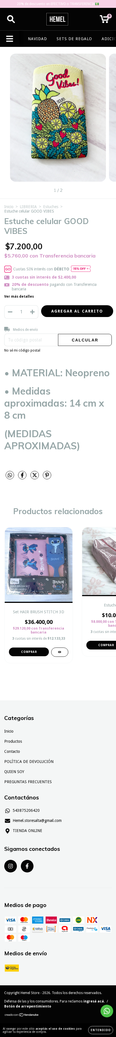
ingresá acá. (94, 1001)
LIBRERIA (28, 206)
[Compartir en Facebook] (23, 477)
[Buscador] (11, 19)
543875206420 (26, 810)
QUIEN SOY (14, 771)
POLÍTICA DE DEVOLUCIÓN (28, 761)
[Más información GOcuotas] (81, 269)
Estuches (50, 206)
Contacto (12, 751)
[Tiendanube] (21, 1016)
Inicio (9, 206)
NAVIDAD (37, 39)
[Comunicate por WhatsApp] (107, 1011)
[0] (104, 21)
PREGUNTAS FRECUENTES (28, 782)
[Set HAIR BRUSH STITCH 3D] (59, 652)
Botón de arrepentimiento (27, 1006)
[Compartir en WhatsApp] (10, 475)
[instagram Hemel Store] (10, 866)
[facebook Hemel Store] (27, 866)
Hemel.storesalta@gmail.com (37, 820)
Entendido (101, 1030)
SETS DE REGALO (74, 39)
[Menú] (9, 39)
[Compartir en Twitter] (35, 477)
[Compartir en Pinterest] (47, 477)
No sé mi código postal (22, 350)
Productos (13, 741)
